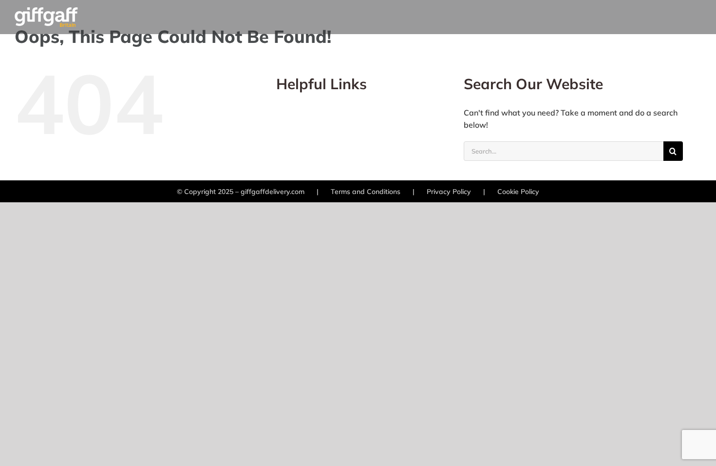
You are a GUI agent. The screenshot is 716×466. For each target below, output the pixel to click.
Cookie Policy (518, 191)
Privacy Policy (449, 191)
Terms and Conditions (365, 191)
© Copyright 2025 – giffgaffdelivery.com (240, 191)
